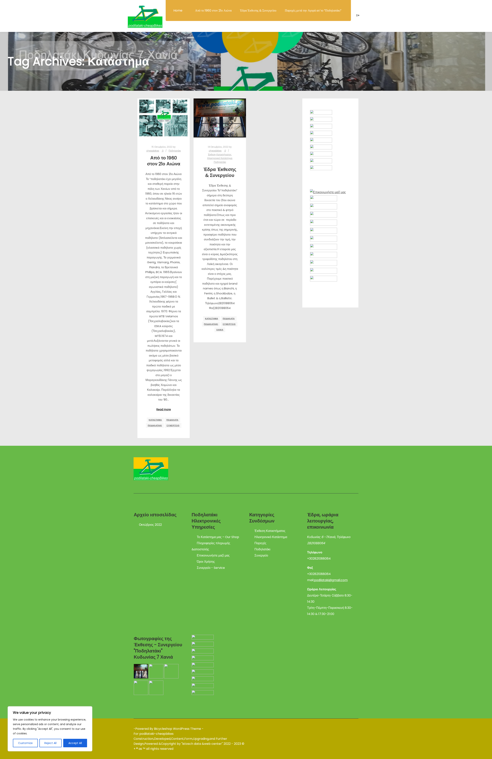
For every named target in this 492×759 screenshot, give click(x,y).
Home (177, 10)
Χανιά (219, 329)
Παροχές (260, 543)
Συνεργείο (173, 425)
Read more (163, 409)
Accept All (75, 743)
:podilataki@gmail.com (330, 580)
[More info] (357, 15)
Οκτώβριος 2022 (150, 524)
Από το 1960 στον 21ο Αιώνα (213, 10)
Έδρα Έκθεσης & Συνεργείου (258, 10)
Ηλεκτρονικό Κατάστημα (219, 158)
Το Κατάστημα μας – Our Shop (218, 537)
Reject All (50, 743)
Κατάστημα (155, 419)
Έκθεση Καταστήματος (219, 154)
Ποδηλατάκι (175, 150)
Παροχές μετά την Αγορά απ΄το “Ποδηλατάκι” (313, 10)
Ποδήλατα (172, 419)
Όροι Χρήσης (206, 561)
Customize (25, 743)
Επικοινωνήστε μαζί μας (213, 555)
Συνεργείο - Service (211, 568)
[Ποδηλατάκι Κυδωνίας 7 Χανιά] (145, 17)
